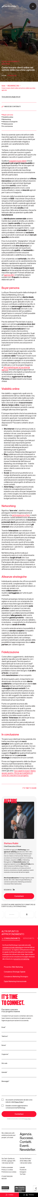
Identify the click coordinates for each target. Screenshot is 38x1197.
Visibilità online (7, 117)
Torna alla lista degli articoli (11, 97)
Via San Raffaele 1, (25, 1158)
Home (3, 85)
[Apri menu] (32, 6)
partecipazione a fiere (21, 515)
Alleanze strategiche (10, 122)
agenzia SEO (9, 275)
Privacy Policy (18, 1102)
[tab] (11, 938)
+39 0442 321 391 (7, 1163)
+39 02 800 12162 (26, 1163)
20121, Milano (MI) (25, 1161)
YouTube (22, 1174)
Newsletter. (28, 1149)
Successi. (27, 1138)
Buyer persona (7, 115)
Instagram (23, 1172)
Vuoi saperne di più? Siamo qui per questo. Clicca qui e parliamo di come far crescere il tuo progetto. (19, 773)
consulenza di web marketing (11, 947)
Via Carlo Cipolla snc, (8, 1158)
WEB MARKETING (13, 85)
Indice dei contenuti (12, 106)
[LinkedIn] (14, 890)
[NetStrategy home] (9, 6)
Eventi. (24, 1146)
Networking (6, 119)
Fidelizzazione (7, 124)
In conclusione (7, 126)
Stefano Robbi (11, 75)
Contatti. (26, 1142)
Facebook (23, 1170)
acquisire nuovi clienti (17, 161)
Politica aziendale (7, 1167)
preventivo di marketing (21, 959)
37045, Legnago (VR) (8, 1161)
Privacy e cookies (7, 1170)
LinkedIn (22, 1167)
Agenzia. (26, 1134)
